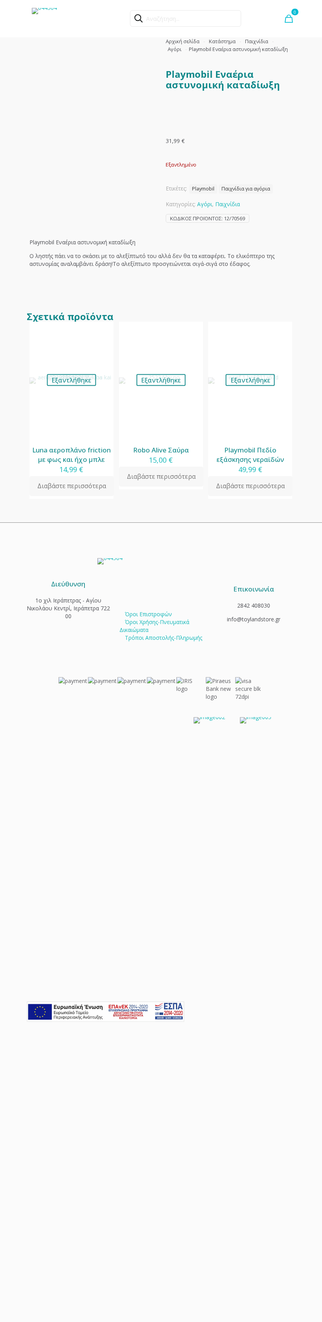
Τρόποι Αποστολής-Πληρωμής (163, 637)
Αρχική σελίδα (182, 41)
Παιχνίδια (256, 41)
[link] (105, 1012)
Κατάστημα (222, 41)
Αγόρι (174, 49)
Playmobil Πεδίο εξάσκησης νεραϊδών (250, 454)
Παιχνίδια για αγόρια (245, 188)
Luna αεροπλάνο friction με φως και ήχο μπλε (71, 454)
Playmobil (203, 188)
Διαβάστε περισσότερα (71, 486)
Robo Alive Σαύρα (161, 449)
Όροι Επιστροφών (148, 614)
